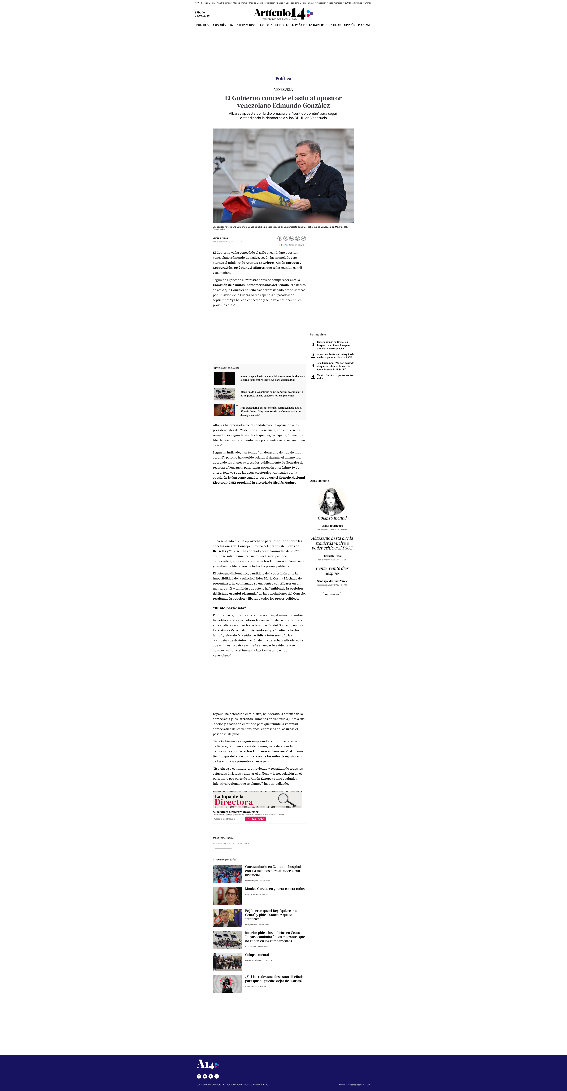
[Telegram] (303, 239)
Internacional (246, 25)
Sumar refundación (317, 3)
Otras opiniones (320, 481)
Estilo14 (335, 25)
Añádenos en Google (294, 245)
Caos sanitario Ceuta (296, 3)
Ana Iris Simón (224, 3)
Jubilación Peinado (274, 3)
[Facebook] (280, 238)
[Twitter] (199, 1076)
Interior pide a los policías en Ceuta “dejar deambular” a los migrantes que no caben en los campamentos (271, 393)
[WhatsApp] (297, 238)
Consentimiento (260, 1085)
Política (202, 25)
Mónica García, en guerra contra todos (335, 376)
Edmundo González (224, 843)
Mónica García (256, 3)
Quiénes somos (204, 1085)
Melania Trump (240, 3)
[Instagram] (205, 1076)
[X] (286, 238)
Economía (219, 25)
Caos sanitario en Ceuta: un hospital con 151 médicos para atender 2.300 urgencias (334, 345)
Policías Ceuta (208, 3)
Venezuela (243, 843)
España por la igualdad (309, 25)
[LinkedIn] (292, 239)
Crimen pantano (372, 3)
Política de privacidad (233, 1085)
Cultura (266, 25)
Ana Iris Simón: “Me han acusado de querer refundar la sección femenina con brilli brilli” (335, 366)
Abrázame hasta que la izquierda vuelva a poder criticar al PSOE (335, 355)
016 (231, 25)
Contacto (216, 1085)
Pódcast (364, 25)
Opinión (349, 25)
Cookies (248, 1085)
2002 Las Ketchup (353, 3)
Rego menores (335, 3)
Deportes (282, 25)
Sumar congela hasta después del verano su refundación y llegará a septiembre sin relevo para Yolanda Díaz (272, 378)
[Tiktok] (216, 1076)
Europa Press (220, 237)
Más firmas (330, 594)
